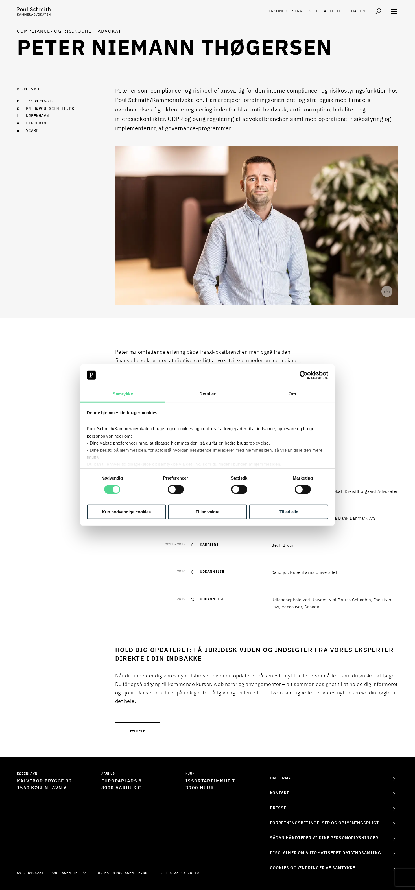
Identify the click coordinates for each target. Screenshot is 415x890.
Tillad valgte (207, 511)
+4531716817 (40, 101)
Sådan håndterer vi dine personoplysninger (324, 838)
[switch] (176, 489)
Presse (278, 808)
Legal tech (328, 11)
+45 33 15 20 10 (182, 873)
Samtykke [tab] (123, 394)
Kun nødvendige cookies (126, 511)
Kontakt (279, 793)
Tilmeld (137, 731)
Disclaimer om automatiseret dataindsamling (325, 853)
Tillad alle (288, 511)
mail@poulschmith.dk (125, 873)
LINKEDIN (36, 123)
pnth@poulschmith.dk (50, 109)
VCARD (32, 131)
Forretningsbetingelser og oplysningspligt (324, 823)
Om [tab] (292, 394)
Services (301, 11)
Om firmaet (283, 778)
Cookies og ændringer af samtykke (312, 868)
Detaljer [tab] (207, 394)
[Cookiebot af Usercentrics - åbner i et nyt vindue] (303, 375)
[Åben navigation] (394, 11)
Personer (276, 11)
